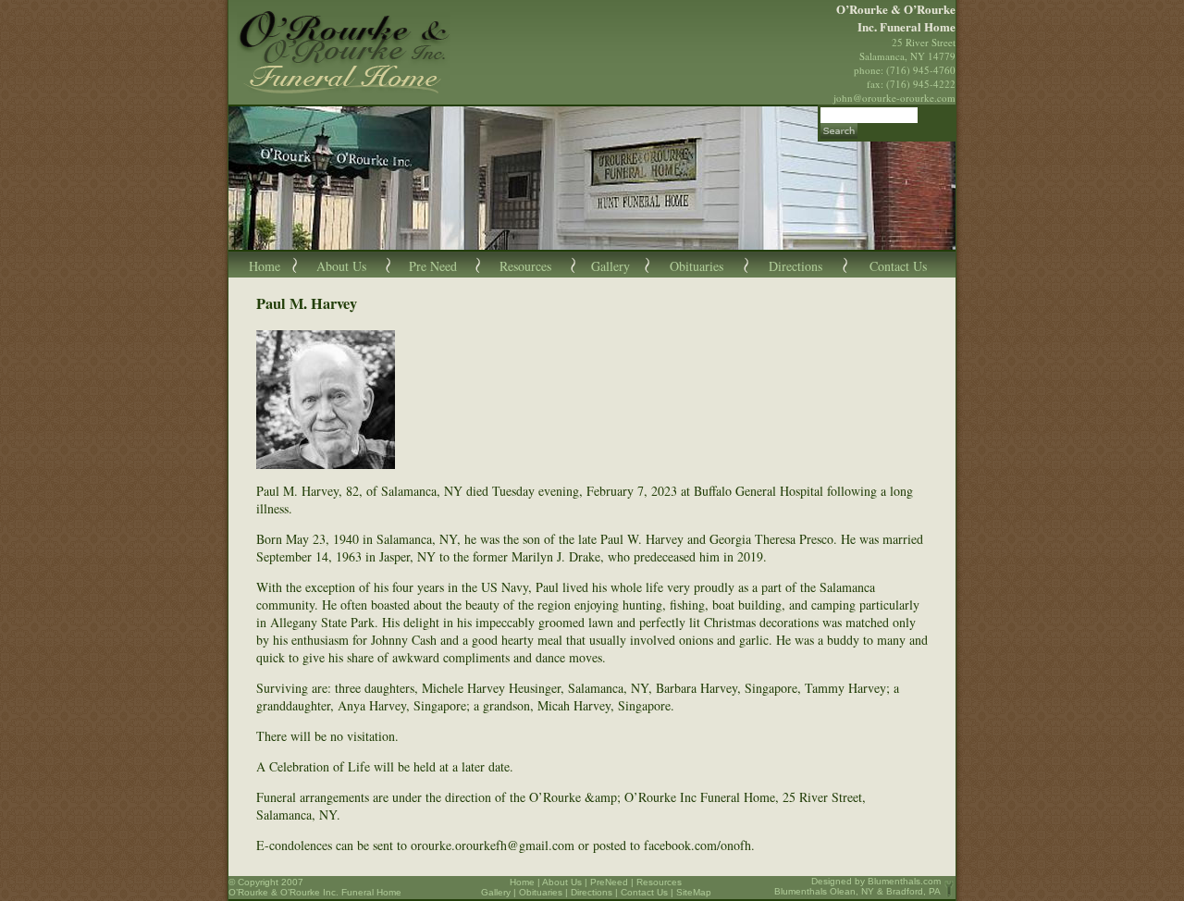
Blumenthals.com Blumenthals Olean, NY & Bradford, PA (857, 886)
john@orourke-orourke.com (894, 98)
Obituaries (696, 266)
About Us (341, 266)
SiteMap (693, 892)
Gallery (610, 266)
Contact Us (898, 266)
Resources (525, 266)
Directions (795, 266)
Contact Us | (648, 892)
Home (264, 266)
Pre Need (433, 266)
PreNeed (609, 882)
